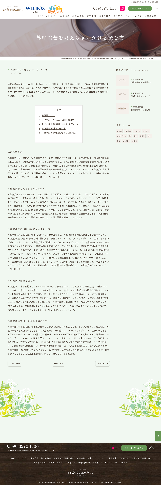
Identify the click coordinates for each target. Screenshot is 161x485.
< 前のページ (15, 363)
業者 (118, 141)
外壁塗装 (128, 131)
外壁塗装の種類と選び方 (54, 128)
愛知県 (119, 131)
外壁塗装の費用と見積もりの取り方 (59, 132)
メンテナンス (121, 136)
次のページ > (102, 363)
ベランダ (137, 131)
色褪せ (134, 141)
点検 (149, 136)
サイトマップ (121, 462)
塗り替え (146, 131)
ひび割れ (126, 141)
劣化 (135, 136)
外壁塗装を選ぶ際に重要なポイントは (60, 124)
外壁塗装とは (48, 115)
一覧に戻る (58, 363)
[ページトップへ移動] (151, 447)
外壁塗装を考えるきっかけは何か (58, 119)
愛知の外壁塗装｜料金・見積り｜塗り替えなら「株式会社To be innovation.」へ (72, 482)
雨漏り (142, 136)
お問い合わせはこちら (140, 8)
